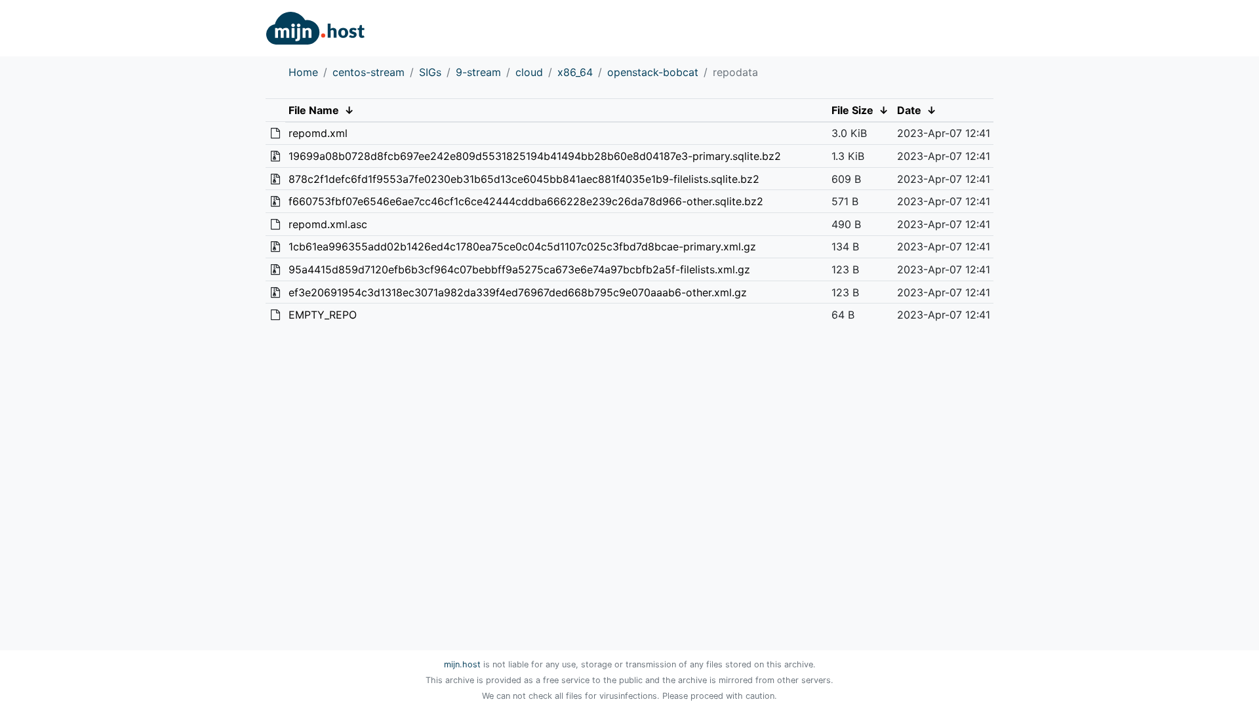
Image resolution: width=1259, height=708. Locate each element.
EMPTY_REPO (323, 314)
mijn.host (462, 664)
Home (303, 72)
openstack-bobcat (652, 72)
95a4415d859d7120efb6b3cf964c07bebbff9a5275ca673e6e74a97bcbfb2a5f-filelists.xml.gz (519, 269)
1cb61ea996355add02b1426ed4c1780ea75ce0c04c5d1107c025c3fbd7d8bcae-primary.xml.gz (522, 246)
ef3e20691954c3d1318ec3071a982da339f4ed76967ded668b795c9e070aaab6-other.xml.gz (518, 292)
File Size (852, 110)
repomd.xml (318, 133)
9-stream (478, 72)
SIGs (430, 72)
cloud (529, 72)
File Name (314, 110)
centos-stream (368, 72)
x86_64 (575, 72)
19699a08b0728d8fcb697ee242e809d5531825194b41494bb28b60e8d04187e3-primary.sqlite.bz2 (535, 156)
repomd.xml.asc (328, 224)
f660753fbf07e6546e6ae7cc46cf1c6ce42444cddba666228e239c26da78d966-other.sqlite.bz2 (526, 201)
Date (909, 110)
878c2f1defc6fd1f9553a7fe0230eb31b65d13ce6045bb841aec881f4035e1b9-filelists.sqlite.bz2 (524, 179)
